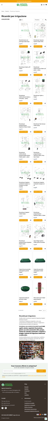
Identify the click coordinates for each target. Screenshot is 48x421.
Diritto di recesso (28, 407)
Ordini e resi (43, 417)
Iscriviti (41, 371)
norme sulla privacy (32, 375)
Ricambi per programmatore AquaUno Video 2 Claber (39, 214)
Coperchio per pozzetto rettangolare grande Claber (24, 271)
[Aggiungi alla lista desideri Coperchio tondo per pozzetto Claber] (30, 304)
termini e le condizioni (17, 373)
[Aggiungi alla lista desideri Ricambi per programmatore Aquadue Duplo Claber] (30, 248)
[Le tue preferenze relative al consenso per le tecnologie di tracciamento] (46, 419)
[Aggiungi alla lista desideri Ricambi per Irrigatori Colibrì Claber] (30, 220)
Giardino (26, 389)
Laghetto (26, 395)
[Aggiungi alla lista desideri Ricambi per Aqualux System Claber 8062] (45, 46)
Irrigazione (26, 391)
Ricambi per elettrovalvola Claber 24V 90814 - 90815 (40, 68)
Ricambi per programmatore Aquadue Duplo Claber (25, 242)
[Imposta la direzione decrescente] (45, 20)
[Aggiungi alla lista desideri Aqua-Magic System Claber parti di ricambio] (45, 248)
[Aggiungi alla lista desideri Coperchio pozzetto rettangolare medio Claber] (45, 277)
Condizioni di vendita (29, 403)
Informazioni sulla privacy (30, 409)
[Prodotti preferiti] (43, 4)
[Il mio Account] (41, 4)
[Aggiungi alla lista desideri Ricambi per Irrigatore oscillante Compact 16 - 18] (45, 192)
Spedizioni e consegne (29, 405)
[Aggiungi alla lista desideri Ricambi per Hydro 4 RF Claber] (30, 75)
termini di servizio (41, 375)
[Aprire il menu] (1, 4)
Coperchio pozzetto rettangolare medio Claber (38, 271)
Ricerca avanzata (37, 417)
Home (3, 11)
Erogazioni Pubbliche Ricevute (31, 411)
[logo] (7, 385)
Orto (25, 393)
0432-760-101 (6, 401)
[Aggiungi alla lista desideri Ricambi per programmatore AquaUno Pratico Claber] (30, 132)
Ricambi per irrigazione (15, 11)
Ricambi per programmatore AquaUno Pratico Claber (25, 125)
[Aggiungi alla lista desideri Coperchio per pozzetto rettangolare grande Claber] (30, 277)
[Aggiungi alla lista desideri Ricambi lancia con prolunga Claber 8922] (30, 46)
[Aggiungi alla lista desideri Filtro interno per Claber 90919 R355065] (45, 304)
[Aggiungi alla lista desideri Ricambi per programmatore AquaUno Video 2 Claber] (45, 220)
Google (3, 376)
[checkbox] (20, 20)
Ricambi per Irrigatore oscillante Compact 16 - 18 (39, 184)
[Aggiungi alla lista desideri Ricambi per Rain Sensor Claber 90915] (45, 132)
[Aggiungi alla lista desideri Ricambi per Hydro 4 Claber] (45, 103)
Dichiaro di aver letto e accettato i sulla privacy (14, 373)
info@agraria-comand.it (9, 405)
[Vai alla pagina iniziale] (22, 4)
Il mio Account (27, 401)
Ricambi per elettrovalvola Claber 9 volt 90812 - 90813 (24, 97)
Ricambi (7, 11)
